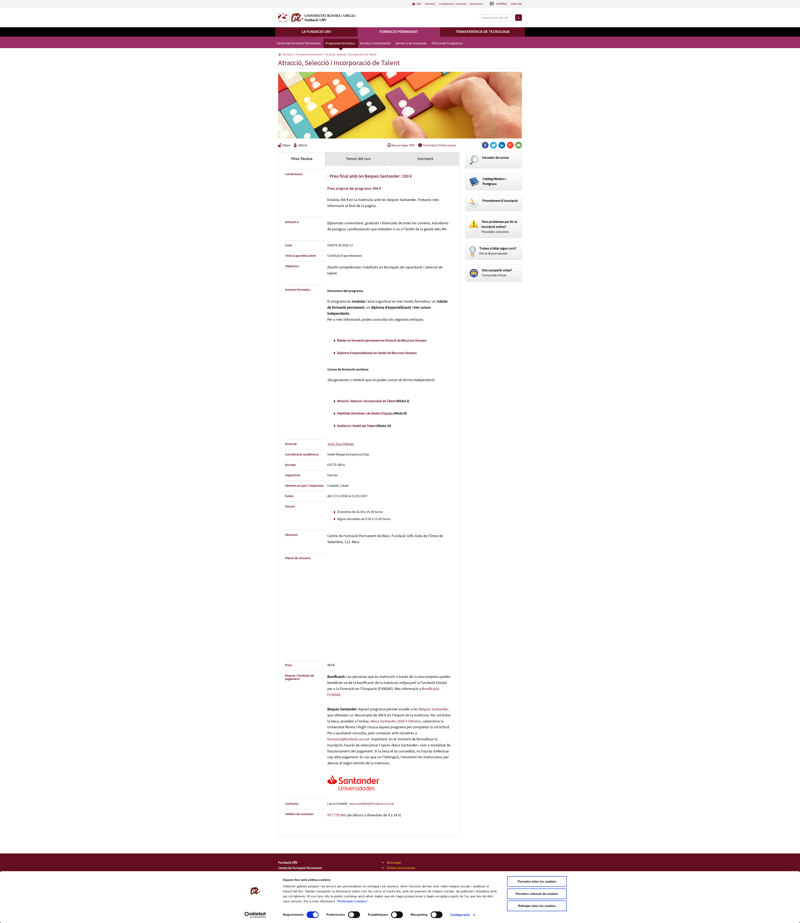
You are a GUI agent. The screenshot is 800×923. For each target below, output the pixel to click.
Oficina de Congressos (447, 43)
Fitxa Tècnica (301, 158)
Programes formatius (340, 43)
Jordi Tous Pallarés (340, 444)
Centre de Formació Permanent (298, 43)
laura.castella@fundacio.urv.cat (371, 804)
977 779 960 (336, 815)
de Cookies (358, 901)
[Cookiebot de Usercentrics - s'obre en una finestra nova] (255, 915)
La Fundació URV (316, 31)
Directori (430, 4)
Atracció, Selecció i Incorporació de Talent (366, 401)
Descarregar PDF (403, 145)
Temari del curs (358, 158)
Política (344, 901)
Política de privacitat (401, 868)
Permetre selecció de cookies (537, 894)
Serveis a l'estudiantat (375, 43)
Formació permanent (399, 31)
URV (418, 4)
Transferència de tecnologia (483, 31)
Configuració (460, 915)
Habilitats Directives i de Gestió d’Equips (365, 413)
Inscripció (425, 158)
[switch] (354, 914)
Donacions (476, 4)
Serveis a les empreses (411, 43)
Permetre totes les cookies (537, 881)
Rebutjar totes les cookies (537, 906)
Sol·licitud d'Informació (439, 145)
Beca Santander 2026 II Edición (395, 721)
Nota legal (394, 863)
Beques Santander (433, 709)
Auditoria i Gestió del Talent (356, 426)
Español (502, 4)
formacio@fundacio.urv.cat (348, 739)
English (516, 4)
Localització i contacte (452, 4)
